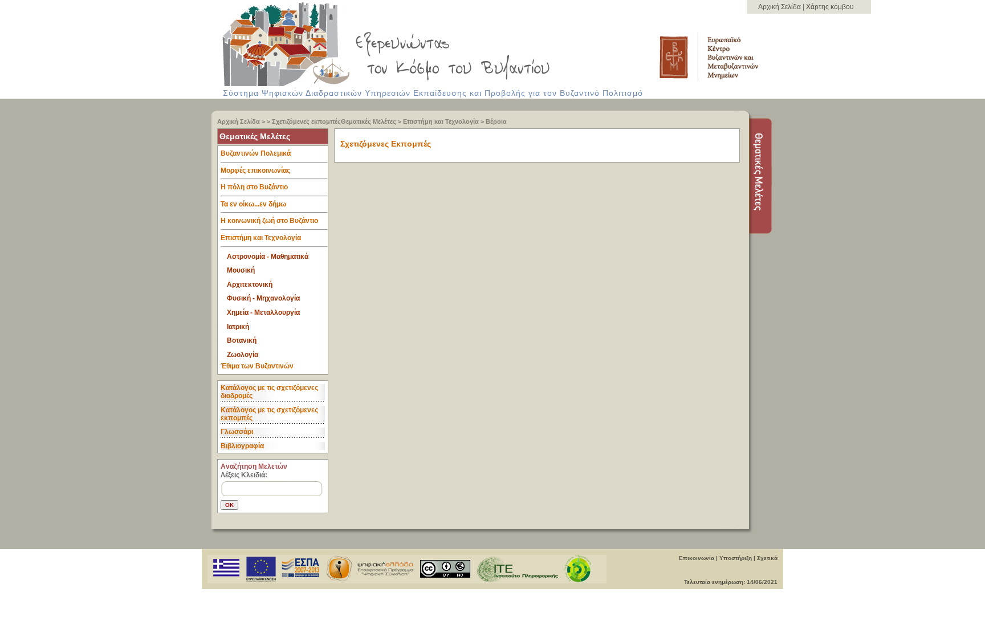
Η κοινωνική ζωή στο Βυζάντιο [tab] (269, 221)
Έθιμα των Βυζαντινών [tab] (257, 366)
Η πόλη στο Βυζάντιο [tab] (254, 187)
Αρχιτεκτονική (249, 285)
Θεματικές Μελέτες (368, 121)
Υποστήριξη (735, 558)
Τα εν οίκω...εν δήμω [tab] (253, 204)
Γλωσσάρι (237, 432)
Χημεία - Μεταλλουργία (263, 313)
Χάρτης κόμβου (830, 7)
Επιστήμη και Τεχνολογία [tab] (261, 238)
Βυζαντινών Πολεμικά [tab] (256, 153)
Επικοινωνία (696, 558)
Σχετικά (767, 558)
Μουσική (241, 270)
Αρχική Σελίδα (780, 7)
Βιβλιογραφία (242, 446)
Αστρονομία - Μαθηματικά (267, 257)
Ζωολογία (242, 355)
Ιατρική (238, 327)
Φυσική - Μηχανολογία (263, 298)
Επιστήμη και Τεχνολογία (441, 121)
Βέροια (496, 121)
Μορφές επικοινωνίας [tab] (255, 171)
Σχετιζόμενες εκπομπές (306, 121)
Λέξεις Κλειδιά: (244, 475)
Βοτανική (242, 340)
